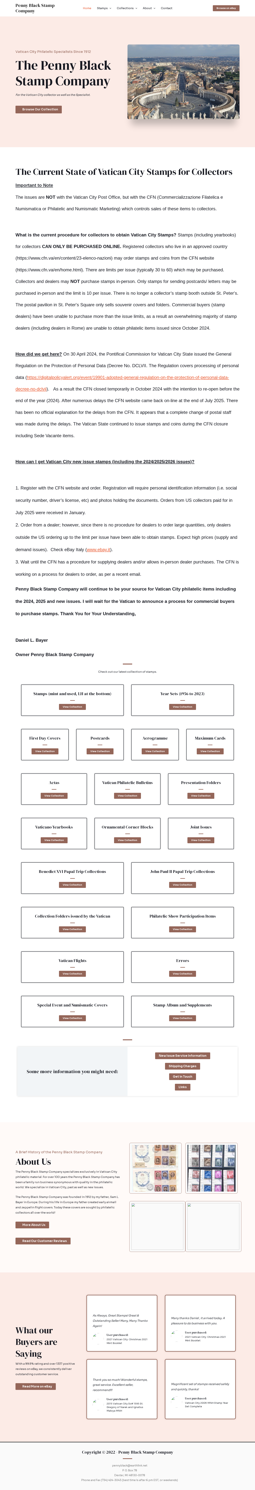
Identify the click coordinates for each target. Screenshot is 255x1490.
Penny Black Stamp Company (35, 8)
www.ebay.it (98, 549)
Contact (166, 8)
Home (87, 8)
